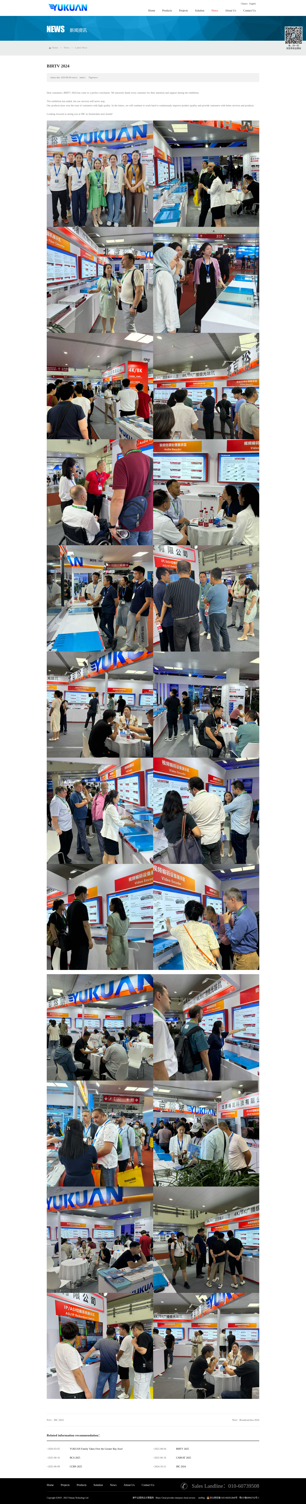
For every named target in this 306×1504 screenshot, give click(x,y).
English (252, 3)
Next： (245, 1420)
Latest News (81, 47)
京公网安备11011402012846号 (223, 1498)
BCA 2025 (75, 1457)
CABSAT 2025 (183, 1457)
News (66, 47)
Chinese (244, 3)
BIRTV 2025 (182, 1449)
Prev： (55, 1420)
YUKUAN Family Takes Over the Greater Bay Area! (96, 1449)
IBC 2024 (181, 1466)
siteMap (201, 1498)
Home (50, 1484)
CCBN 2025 (76, 1466)
